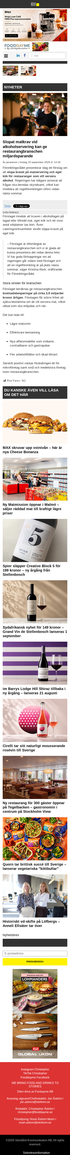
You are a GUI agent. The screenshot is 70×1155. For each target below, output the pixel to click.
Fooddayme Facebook (35, 1077)
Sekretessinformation (36, 1152)
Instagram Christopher (35, 1069)
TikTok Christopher (35, 1073)
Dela (7, 205)
